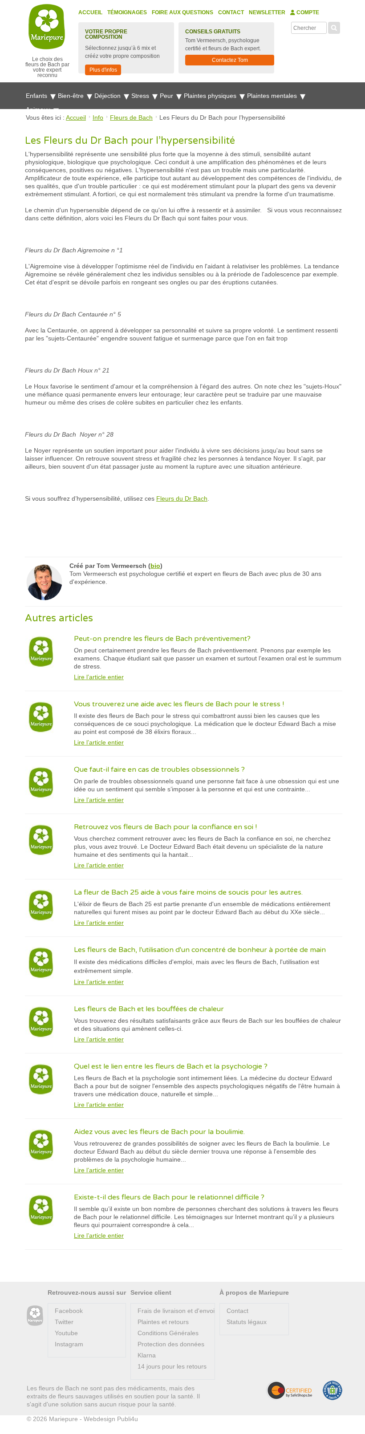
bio (155, 565)
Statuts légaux (247, 1321)
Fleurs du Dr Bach (181, 498)
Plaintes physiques (211, 95)
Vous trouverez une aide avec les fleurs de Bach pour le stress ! (179, 704)
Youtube (66, 1333)
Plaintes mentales (273, 95)
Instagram (69, 1344)
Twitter (64, 1321)
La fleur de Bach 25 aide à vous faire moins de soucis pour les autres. (188, 892)
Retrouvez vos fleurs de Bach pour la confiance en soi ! (165, 826)
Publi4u (127, 1418)
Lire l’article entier (99, 677)
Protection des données (171, 1344)
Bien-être (71, 95)
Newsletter (267, 12)
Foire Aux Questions (182, 12)
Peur (167, 95)
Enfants (37, 95)
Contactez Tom (230, 60)
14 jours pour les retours (172, 1366)
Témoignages (127, 12)
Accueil (90, 12)
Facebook (69, 1310)
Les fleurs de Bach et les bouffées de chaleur (149, 1009)
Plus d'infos (103, 70)
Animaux (39, 109)
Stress (141, 95)
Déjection (108, 95)
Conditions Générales (168, 1333)
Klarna (147, 1355)
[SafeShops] (289, 1390)
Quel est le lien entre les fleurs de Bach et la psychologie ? (171, 1066)
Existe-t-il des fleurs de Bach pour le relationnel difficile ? (169, 1197)
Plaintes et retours (163, 1321)
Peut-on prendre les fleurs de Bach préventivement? (162, 638)
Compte (307, 12)
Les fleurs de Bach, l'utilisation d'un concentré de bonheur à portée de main (200, 949)
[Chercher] (334, 27)
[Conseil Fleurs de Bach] (35, 1316)
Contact (231, 12)
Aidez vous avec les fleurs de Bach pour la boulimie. (159, 1131)
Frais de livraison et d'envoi (176, 1310)
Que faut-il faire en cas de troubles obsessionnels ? (159, 769)
